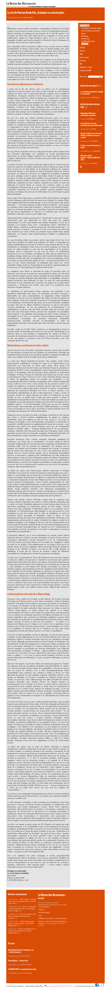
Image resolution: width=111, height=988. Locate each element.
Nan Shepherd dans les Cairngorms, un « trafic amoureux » (21, 951)
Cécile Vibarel (94, 141)
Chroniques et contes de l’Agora (91, 28)
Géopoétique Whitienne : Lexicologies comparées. (88, 114)
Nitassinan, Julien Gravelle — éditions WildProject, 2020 (91, 158)
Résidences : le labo (86, 67)
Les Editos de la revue (88, 41)
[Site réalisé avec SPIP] (46, 986)
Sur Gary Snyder (91, 135)
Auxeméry (93, 129)
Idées (81, 54)
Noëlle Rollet (97, 151)
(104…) (83, 107)
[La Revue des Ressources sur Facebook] (97, 986)
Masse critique (84, 57)
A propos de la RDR (85, 70)
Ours (40, 915)
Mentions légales (44, 912)
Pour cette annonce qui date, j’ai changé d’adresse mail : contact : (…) (22, 916)
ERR (81, 64)
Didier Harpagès (28, 17)
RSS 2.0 (71, 986)
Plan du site (61, 986)
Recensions (24, 6)
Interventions (85, 39)
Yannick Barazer (91, 119)
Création (82, 48)
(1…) (99, 85)
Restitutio (83, 61)
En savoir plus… (44, 907)
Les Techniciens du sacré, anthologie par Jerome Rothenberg (91, 124)
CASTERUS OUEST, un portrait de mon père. (22, 969)
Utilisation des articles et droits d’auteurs (52, 918)
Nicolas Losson (27, 973)
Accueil (8, 6)
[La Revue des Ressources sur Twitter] (102, 986)
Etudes (83, 33)
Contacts (41, 909)
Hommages (84, 36)
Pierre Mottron (26, 964)
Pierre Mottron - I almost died (18, 961)
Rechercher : (84, 77)
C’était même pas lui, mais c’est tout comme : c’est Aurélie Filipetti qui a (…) (21, 923)
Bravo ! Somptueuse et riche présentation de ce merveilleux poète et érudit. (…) (22, 909)
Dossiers (82, 51)
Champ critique (15, 6)
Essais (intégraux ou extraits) (90, 31)
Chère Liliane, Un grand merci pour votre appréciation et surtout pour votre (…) (22, 901)
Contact (53, 986)
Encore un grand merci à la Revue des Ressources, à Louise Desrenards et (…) (22, 931)
